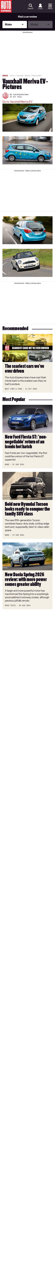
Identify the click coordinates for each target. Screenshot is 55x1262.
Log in (40, 8)
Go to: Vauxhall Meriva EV (17, 101)
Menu (50, 8)
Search (30, 8)
